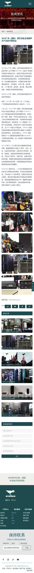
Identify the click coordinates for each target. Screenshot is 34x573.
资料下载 (26, 515)
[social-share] (8, 306)
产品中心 (6, 509)
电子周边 (3, 526)
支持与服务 (28, 509)
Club (13, 520)
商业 (13, 543)
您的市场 (6, 543)
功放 (1, 520)
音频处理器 (3, 518)
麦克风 (2, 513)
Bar (13, 518)
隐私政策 (26, 518)
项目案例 (17, 509)
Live (13, 523)
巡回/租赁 (24, 543)
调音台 (2, 515)
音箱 (1, 523)
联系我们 (26, 520)
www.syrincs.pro (14, 300)
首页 (3, 568)
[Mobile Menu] (29, 4)
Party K (14, 513)
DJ (12, 515)
